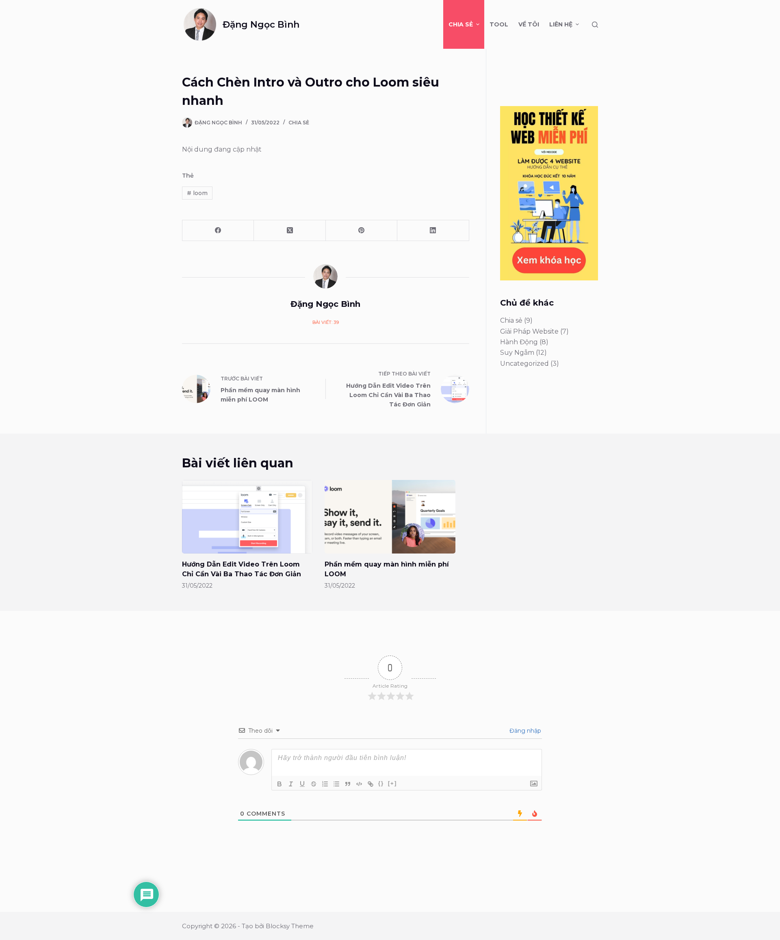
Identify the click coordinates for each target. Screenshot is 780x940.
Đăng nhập (524, 730)
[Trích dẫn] (347, 784)
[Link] (370, 784)
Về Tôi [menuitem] (528, 24)
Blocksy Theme (290, 926)
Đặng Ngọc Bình (261, 24)
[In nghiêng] (291, 784)
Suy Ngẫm (517, 352)
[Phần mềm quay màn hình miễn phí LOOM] (390, 517)
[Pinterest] (361, 230)
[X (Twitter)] (289, 230)
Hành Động (519, 342)
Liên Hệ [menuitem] (560, 24)
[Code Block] (359, 784)
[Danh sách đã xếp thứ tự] (325, 784)
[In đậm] (279, 784)
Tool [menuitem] (499, 24)
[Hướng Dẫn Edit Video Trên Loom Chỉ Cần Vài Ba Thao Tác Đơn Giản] (247, 517)
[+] (392, 783)
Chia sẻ (298, 122)
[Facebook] (218, 230)
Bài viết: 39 (325, 322)
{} (381, 783)
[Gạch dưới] (302, 784)
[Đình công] (313, 784)
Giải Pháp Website (529, 331)
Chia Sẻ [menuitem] (460, 24)
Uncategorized (524, 363)
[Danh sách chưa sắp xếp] (336, 784)
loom (197, 193)
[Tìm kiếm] (595, 25)
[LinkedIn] (433, 230)
